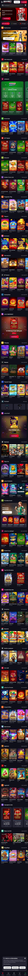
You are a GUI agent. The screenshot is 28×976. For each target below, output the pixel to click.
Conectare (17, 2)
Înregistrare (23, 2)
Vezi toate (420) (24, 609)
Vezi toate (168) (24, 726)
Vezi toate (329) (24, 687)
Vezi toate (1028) (24, 531)
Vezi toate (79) (24, 59)
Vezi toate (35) (24, 481)
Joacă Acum (14, 336)
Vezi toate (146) (24, 362)
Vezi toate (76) (24, 667)
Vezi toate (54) (24, 830)
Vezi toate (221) (24, 138)
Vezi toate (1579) (24, 589)
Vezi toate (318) (24, 157)
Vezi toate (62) (24, 765)
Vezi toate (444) (24, 461)
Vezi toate (20, 100)
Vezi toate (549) (24, 196)
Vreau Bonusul (6, 18)
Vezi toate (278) (24, 118)
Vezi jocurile (7, 512)
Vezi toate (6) (24, 235)
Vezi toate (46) (24, 550)
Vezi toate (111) (24, 275)
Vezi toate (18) (24, 177)
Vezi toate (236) (24, 255)
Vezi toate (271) (24, 441)
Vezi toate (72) (24, 342)
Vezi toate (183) (24, 746)
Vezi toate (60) (24, 785)
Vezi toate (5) (24, 648)
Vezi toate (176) (24, 294)
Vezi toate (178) (24, 847)
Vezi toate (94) (24, 216)
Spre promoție (8, 38)
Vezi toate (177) (24, 628)
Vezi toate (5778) (24, 27)
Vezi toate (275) (24, 381)
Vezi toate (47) (24, 707)
